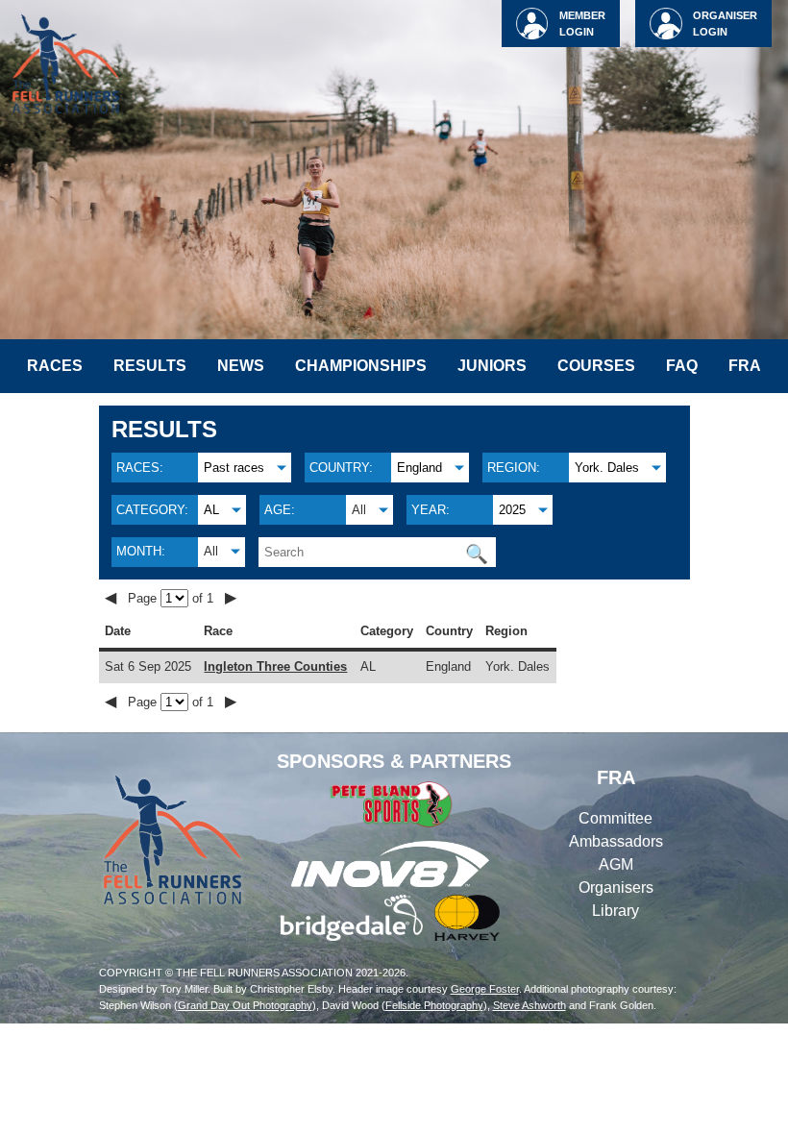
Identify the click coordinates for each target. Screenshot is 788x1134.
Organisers (616, 887)
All (359, 510)
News (240, 365)
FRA (744, 365)
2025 (512, 510)
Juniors (492, 365)
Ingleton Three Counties (275, 666)
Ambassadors (616, 841)
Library (615, 910)
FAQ (682, 365)
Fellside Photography (434, 1005)
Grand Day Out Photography (245, 1005)
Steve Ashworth (529, 1005)
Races (55, 365)
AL (211, 510)
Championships (361, 365)
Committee (616, 818)
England (419, 467)
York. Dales (607, 467)
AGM (616, 864)
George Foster (485, 989)
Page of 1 (172, 598)
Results (149, 365)
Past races (234, 467)
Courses (596, 365)
